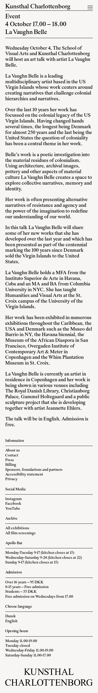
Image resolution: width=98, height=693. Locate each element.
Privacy (11, 479)
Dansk (10, 616)
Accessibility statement (24, 475)
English (11, 621)
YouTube (12, 509)
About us (12, 451)
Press (9, 460)
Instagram (13, 499)
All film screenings (20, 533)
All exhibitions (17, 528)
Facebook (13, 504)
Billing (10, 465)
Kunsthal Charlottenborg (38, 7)
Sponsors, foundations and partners (33, 470)
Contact (11, 455)
